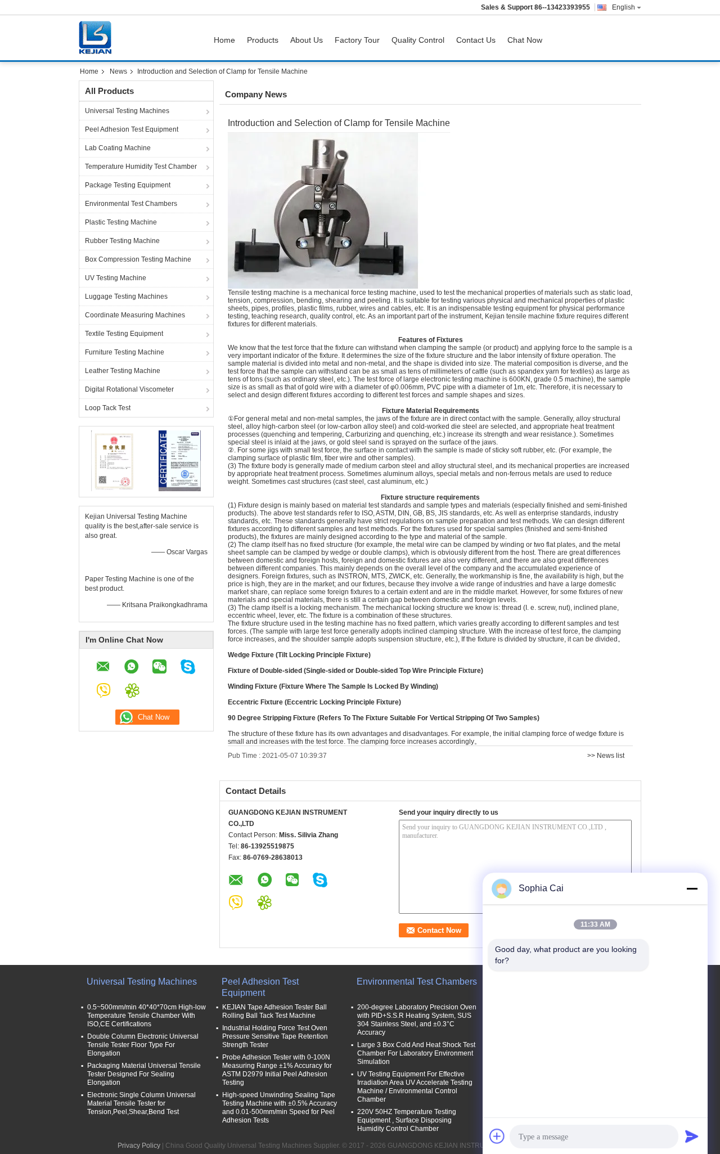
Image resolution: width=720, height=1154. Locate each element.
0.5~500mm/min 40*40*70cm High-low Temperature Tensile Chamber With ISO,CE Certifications (146, 1015)
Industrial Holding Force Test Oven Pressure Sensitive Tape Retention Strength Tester (275, 1036)
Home (224, 39)
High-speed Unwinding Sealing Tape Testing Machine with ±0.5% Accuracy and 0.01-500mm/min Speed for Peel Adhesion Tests (279, 1107)
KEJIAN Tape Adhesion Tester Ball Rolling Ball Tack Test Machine (274, 1011)
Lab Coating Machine (118, 148)
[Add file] (497, 1136)
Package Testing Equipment (127, 185)
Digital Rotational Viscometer (129, 389)
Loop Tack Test (107, 408)
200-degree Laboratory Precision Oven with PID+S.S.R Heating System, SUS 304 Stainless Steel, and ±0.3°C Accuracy (416, 1019)
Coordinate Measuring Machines (135, 315)
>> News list (605, 756)
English (623, 7)
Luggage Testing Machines (126, 296)
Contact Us (476, 39)
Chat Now (524, 40)
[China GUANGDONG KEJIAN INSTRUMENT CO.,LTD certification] (112, 460)
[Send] (692, 1136)
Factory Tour (357, 39)
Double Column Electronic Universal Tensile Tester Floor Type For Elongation (143, 1044)
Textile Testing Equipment (124, 334)
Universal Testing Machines (127, 111)
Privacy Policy (139, 1145)
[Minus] (692, 888)
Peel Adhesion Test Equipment (131, 129)
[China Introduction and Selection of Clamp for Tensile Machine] (331, 210)
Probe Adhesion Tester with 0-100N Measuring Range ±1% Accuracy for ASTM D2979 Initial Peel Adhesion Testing (277, 1069)
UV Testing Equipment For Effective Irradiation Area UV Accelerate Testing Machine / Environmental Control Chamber (414, 1086)
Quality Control (418, 39)
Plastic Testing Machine (121, 222)
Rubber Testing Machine (122, 241)
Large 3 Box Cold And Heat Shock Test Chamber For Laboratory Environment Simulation (416, 1053)
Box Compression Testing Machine (138, 259)
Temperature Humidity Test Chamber (141, 166)
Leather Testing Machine (122, 371)
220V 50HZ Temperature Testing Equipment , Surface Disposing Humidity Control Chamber (406, 1120)
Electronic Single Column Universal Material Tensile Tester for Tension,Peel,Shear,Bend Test (141, 1103)
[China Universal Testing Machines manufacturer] (98, 38)
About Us (306, 39)
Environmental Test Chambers (131, 204)
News (118, 71)
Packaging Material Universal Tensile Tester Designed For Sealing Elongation (144, 1074)
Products (262, 39)
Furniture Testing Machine (124, 352)
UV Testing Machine (115, 278)
